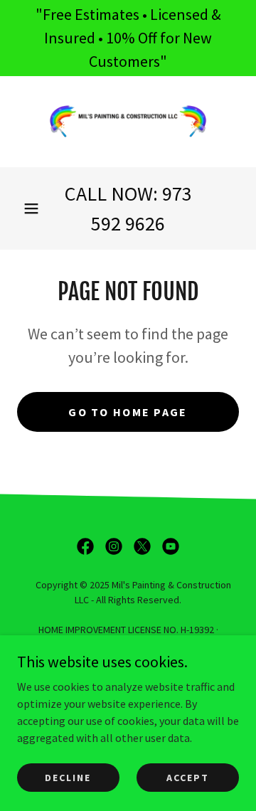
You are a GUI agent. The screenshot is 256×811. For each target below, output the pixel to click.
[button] (31, 208)
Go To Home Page (127, 412)
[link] (128, 121)
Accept (187, 776)
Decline (68, 776)
